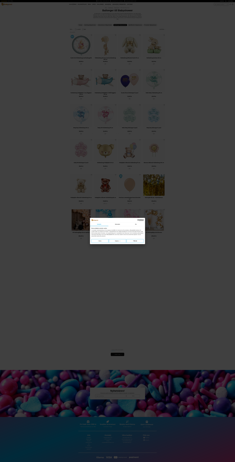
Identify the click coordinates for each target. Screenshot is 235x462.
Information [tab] (117, 224)
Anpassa (117, 240)
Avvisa (100, 240)
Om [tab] (136, 224)
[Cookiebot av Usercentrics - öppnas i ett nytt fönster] (138, 220)
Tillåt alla (135, 240)
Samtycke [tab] (99, 224)
